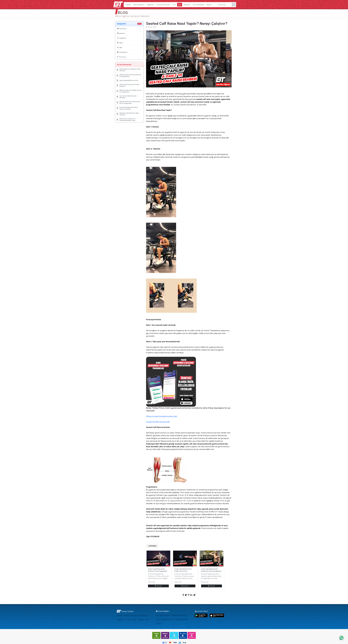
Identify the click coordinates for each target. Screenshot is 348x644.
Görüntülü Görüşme (163, 5)
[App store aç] (217, 615)
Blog (179, 5)
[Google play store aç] (201, 615)
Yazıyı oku (159, 586)
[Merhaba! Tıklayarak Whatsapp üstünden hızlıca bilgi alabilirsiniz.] (341, 638)
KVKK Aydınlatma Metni (181, 619)
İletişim (209, 5)
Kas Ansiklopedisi (198, 5)
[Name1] (233, 4)
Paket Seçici (134, 615)
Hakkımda (187, 5)
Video (134, 619)
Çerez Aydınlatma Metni (163, 615)
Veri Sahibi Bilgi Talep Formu (164, 619)
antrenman (152, 546)
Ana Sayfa (120, 615)
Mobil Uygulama (138, 5)
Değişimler (150, 5)
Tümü (139, 23)
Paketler (128, 5)
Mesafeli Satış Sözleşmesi (179, 615)
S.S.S (174, 5)
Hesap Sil (158, 623)
